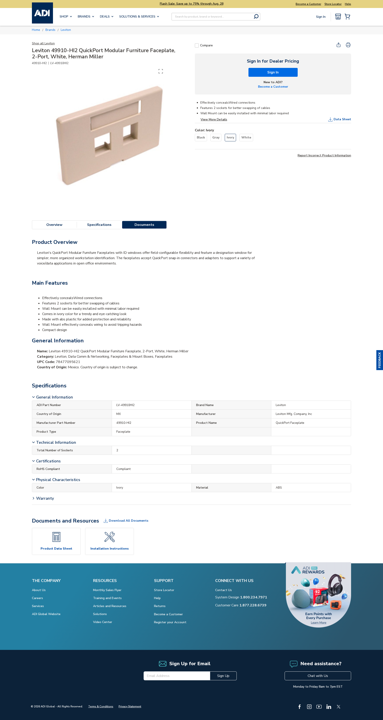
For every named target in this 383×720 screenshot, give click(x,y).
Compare (206, 45)
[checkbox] (197, 45)
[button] (379, 360)
